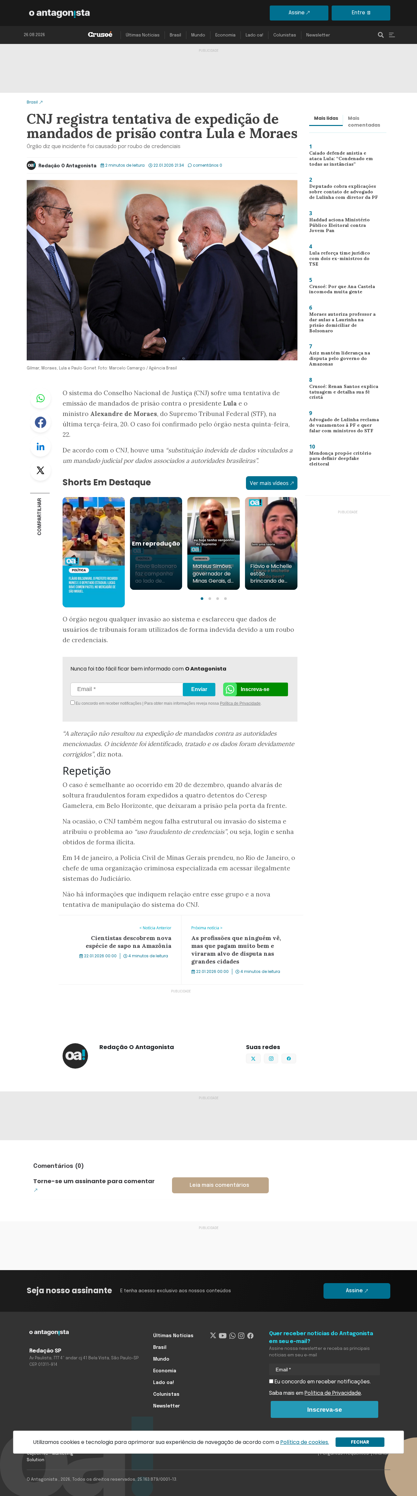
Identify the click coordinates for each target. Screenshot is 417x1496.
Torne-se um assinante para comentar (94, 1181)
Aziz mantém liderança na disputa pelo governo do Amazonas (337, 360)
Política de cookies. (304, 1442)
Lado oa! (254, 35)
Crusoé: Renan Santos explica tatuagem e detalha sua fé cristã (341, 393)
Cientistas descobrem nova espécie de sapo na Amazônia (116, 923)
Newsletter (318, 35)
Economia (225, 35)
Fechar (360, 1442)
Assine (297, 13)
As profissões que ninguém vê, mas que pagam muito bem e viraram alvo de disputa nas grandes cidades (239, 927)
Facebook (40, 422)
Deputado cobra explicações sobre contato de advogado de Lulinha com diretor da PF (343, 193)
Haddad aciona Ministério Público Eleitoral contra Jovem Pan (342, 226)
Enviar (199, 689)
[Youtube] (222, 1336)
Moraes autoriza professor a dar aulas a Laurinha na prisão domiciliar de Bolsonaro (342, 323)
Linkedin (40, 446)
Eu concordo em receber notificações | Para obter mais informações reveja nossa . (129, 703)
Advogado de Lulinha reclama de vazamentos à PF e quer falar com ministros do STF (341, 426)
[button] (202, 599)
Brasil (175, 35)
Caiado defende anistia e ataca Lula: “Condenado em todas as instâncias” (343, 160)
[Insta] (241, 1336)
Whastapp (40, 398)
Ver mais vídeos (269, 483)
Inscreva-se (255, 689)
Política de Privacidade (240, 703)
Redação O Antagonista (67, 166)
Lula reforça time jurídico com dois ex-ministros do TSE (342, 258)
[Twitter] (213, 1336)
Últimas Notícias (143, 35)
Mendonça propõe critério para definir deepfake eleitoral (344, 458)
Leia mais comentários (219, 1185)
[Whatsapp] (232, 1336)
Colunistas (284, 35)
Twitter (40, 470)
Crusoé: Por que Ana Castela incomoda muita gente (340, 291)
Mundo (198, 35)
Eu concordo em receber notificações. (322, 1382)
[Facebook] (250, 1336)
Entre (358, 13)
